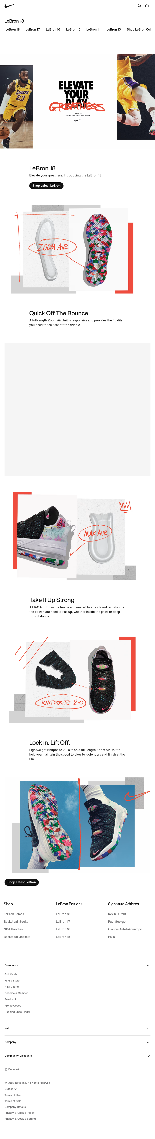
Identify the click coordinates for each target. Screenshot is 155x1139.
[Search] (139, 5)
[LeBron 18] (77, 831)
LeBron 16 (53, 29)
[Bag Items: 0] (147, 5)
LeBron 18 (12, 29)
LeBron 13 (114, 29)
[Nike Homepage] (10, 5)
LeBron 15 (73, 29)
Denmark (13, 1069)
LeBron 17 (33, 29)
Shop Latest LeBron (46, 185)
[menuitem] (11, 1089)
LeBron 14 (93, 29)
